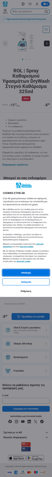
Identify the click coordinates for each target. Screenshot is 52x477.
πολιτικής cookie (23, 261)
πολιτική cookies (26, 247)
